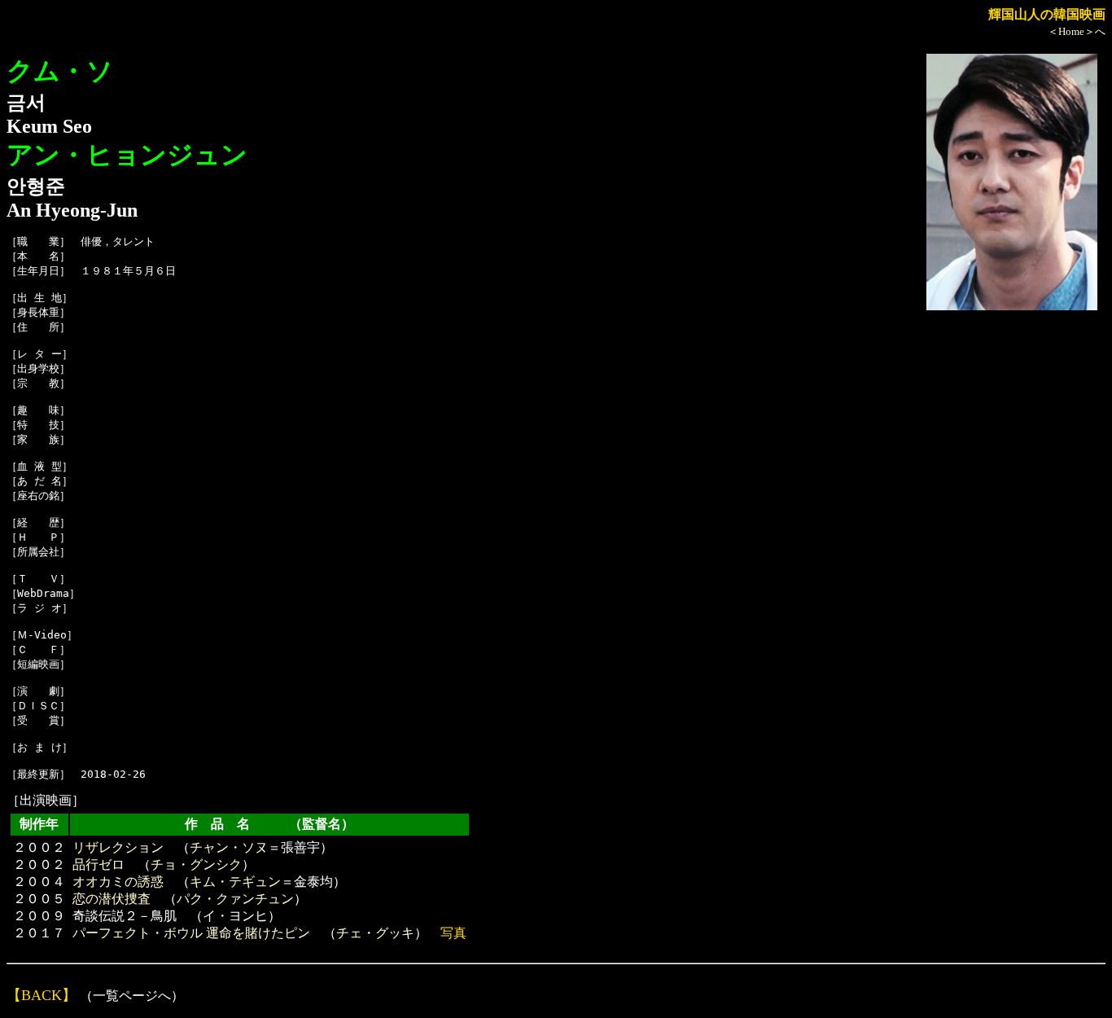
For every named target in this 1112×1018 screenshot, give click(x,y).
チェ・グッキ (375, 933)
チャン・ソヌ (229, 847)
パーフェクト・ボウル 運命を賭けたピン (191, 933)
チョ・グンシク (196, 864)
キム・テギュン (235, 882)
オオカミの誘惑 (118, 882)
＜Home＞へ (1076, 31)
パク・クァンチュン (235, 899)
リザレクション (118, 847)
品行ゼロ (98, 864)
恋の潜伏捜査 (111, 899)
